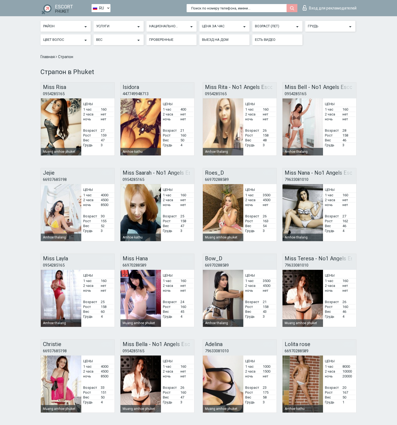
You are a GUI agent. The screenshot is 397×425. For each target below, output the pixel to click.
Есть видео (265, 40)
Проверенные (161, 40)
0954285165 (54, 93)
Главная (48, 57)
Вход (332, 8)
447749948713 (136, 93)
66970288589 (217, 179)
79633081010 (296, 179)
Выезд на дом (215, 40)
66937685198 (55, 179)
